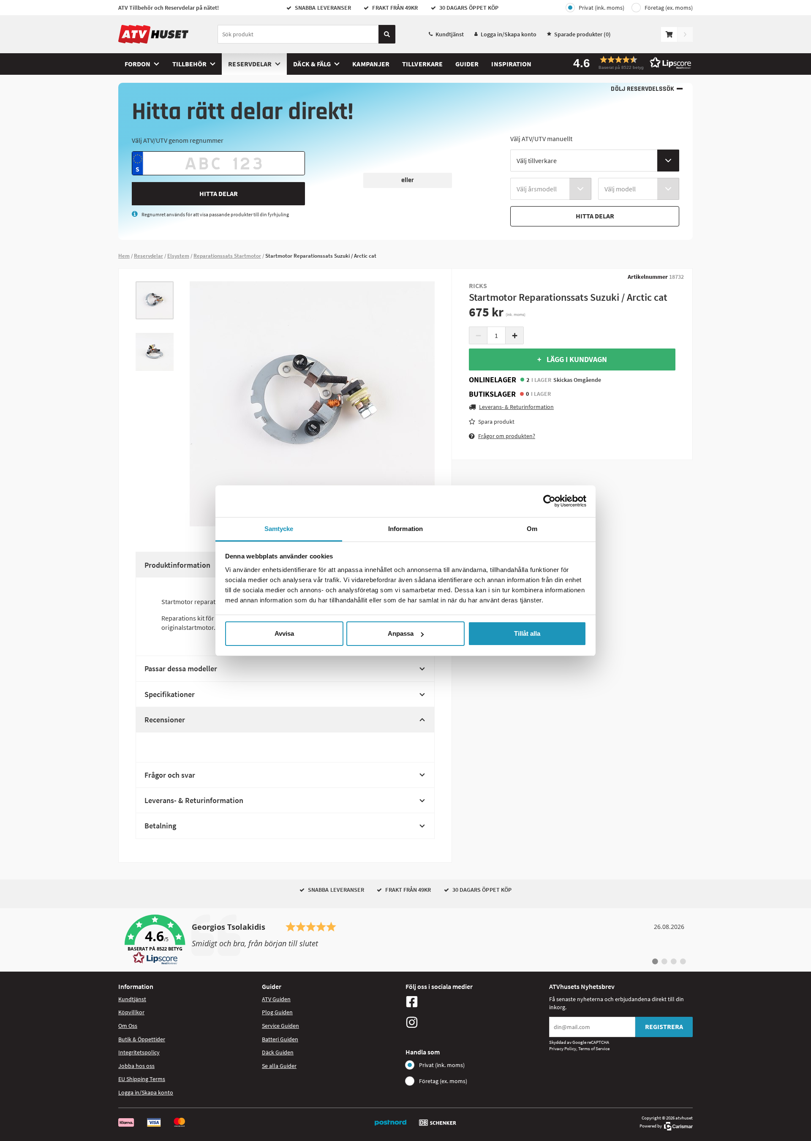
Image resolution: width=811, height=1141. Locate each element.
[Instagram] (475, 1022)
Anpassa (401, 633)
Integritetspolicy (139, 1052)
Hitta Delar (218, 193)
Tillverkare (422, 64)
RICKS (478, 285)
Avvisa (284, 633)
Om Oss (127, 1025)
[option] (155, 300)
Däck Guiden (278, 1052)
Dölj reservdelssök (642, 88)
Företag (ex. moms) (669, 7)
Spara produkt (496, 421)
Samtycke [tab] (279, 528)
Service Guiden (280, 1025)
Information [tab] (405, 528)
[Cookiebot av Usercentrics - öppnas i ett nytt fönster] (549, 501)
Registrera (664, 1026)
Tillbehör (189, 64)
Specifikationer (169, 694)
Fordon (137, 64)
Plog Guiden (277, 1012)
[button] (629, 62)
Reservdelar (250, 64)
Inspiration (511, 64)
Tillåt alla (527, 633)
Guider (467, 64)
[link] (405, 940)
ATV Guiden (276, 999)
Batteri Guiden (280, 1039)
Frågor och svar (169, 775)
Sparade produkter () (582, 34)
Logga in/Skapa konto (508, 34)
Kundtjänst (449, 34)
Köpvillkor (131, 1012)
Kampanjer (370, 64)
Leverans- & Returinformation (193, 800)
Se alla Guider (279, 1066)
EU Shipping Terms (141, 1079)
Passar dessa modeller (180, 668)
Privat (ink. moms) (601, 7)
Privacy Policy (562, 1048)
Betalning (160, 826)
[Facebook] (475, 1001)
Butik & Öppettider (141, 1039)
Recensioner (164, 719)
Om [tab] (532, 528)
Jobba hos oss (136, 1066)
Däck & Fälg (312, 64)
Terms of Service (594, 1048)
